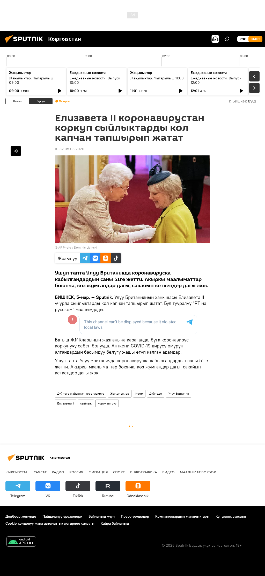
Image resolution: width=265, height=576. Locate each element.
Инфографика (143, 472)
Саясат (40, 472)
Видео (168, 472)
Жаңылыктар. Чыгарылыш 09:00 (31, 80)
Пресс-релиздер (135, 516)
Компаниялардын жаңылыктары (182, 516)
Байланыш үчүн (102, 516)
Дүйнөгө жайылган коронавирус (80, 393)
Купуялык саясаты (231, 516)
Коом (139, 393)
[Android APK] (21, 542)
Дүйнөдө (155, 393)
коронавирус (107, 403)
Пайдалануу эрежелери (62, 516)
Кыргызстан (16, 472)
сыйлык (86, 403)
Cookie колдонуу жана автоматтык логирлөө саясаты (49, 523)
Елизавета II (65, 403)
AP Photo (64, 247)
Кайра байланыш (115, 523)
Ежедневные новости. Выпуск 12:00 (216, 80)
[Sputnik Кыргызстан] (25, 43)
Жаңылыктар (119, 393)
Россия (76, 472)
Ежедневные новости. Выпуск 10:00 (95, 80)
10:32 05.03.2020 (69, 149)
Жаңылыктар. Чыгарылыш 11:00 (157, 78)
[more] (16, 151)
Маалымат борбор (198, 472)
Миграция (98, 472)
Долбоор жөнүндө (20, 516)
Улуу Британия (178, 393)
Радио (58, 472)
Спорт (119, 472)
